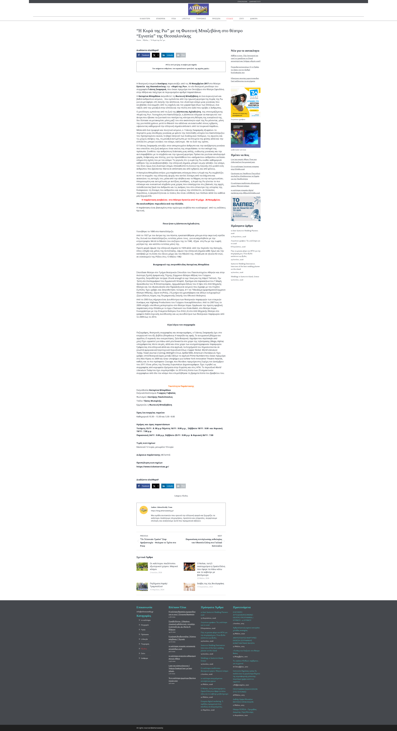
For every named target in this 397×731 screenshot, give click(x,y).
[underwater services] (246, 147)
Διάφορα (144, 658)
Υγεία (143, 629)
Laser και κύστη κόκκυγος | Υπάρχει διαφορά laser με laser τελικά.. (180, 668)
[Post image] (142, 567)
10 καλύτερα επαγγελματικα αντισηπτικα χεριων (211, 679)
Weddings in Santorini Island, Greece (245, 276)
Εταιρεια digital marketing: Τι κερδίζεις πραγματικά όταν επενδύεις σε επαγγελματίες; (212, 704)
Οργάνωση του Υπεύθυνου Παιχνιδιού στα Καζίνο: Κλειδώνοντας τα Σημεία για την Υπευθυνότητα (245, 176)
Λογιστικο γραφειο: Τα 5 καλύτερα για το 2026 (245, 242)
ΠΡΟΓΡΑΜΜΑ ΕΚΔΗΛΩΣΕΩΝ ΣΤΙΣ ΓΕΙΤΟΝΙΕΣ (245, 690)
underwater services (238, 149)
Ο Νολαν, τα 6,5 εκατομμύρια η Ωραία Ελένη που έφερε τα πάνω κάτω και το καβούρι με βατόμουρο (211, 569)
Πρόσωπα (145, 634)
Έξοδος (185, 496)
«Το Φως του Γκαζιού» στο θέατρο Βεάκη (246, 651)
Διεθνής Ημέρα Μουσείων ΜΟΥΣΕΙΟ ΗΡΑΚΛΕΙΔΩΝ (243, 700)
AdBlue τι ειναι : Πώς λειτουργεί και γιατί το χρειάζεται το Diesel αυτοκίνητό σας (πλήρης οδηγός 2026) (246, 58)
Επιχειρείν (145, 625)
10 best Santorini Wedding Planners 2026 (244, 231)
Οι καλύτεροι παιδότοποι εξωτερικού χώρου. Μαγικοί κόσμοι (164, 566)
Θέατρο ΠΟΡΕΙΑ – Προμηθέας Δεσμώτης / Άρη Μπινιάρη (245, 710)
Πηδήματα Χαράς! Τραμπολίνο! (158, 585)
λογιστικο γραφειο (238, 119)
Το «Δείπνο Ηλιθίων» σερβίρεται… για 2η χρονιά (246, 662)
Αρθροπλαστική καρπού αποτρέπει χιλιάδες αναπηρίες (246, 629)
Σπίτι (143, 653)
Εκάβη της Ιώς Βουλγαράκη (210, 583)
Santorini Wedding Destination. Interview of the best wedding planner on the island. (245, 266)
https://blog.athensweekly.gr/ (162, 511)
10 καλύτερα (146, 620)
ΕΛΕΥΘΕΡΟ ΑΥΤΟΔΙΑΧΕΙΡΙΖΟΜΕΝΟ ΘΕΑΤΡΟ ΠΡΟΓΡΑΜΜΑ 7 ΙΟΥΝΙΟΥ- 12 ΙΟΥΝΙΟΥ (243, 616)
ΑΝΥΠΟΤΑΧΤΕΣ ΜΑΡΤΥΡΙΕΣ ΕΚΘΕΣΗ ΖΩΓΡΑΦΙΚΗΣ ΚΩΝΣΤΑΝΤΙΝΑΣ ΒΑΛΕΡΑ (244, 640)
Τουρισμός (145, 644)
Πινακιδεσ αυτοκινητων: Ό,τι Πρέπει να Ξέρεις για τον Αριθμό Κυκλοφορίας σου (245, 70)
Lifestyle (144, 639)
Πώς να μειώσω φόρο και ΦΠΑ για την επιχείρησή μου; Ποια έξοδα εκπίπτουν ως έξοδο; (245, 253)
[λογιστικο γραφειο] (246, 116)
